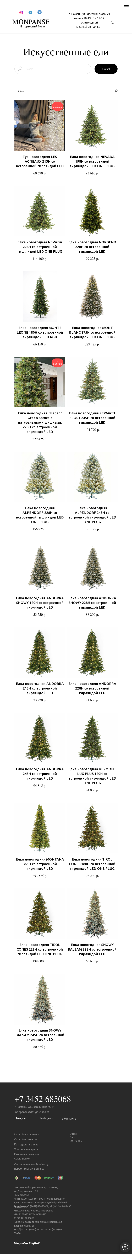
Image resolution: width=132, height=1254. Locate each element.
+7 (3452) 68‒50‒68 (87, 26)
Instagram (46, 1118)
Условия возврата (26, 1149)
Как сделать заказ (26, 1144)
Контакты (75, 1140)
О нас (73, 1133)
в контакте (69, 1118)
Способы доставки (26, 1134)
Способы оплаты (25, 1139)
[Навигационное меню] (126, 7)
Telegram (21, 1118)
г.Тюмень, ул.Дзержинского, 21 (34, 1106)
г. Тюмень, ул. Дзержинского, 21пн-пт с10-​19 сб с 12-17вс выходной (89, 18)
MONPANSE (31, 21)
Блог (72, 1137)
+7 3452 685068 (42, 1098)
